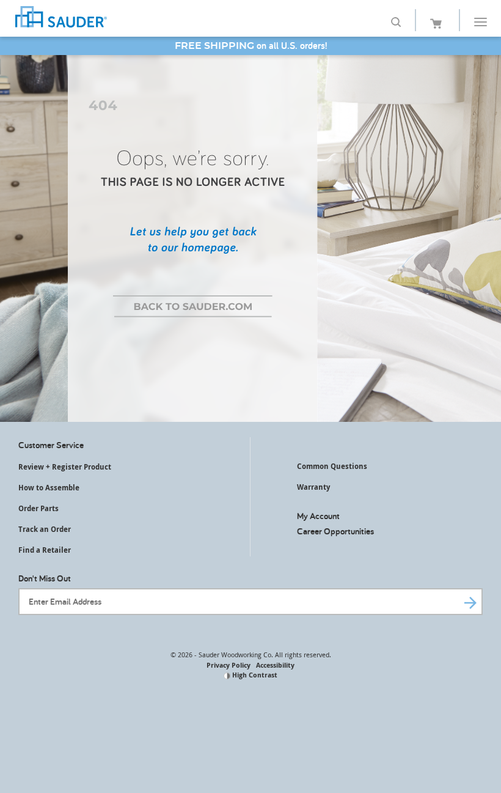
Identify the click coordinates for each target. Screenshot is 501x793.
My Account (318, 516)
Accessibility (275, 664)
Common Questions (332, 466)
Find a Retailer (44, 550)
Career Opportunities (335, 531)
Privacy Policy (228, 664)
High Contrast (253, 674)
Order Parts (38, 508)
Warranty (313, 487)
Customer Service (51, 445)
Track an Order (44, 529)
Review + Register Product (64, 467)
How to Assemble (48, 487)
